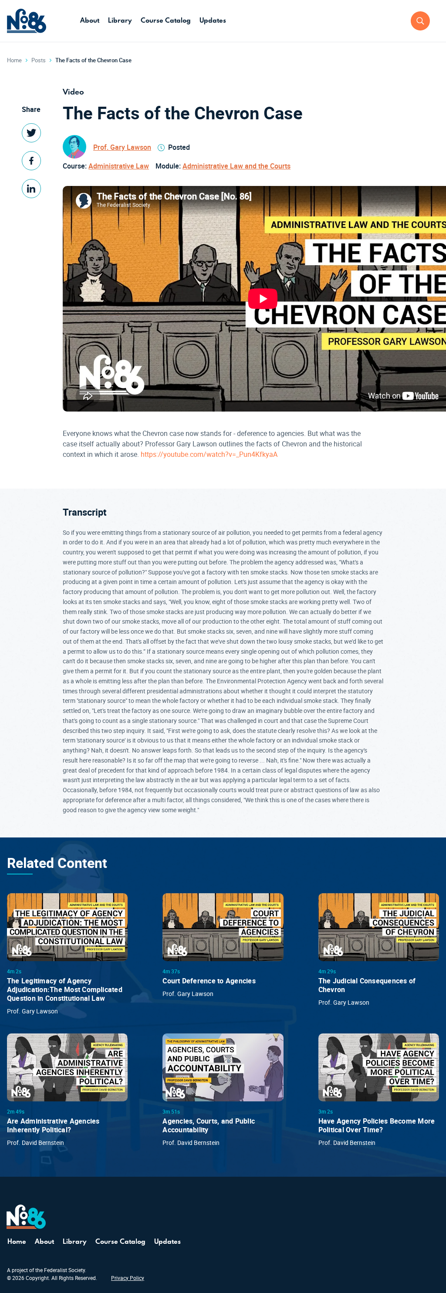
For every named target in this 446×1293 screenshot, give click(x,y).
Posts (38, 60)
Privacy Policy (127, 1277)
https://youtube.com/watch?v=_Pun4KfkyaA (209, 454)
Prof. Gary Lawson (122, 147)
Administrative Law (118, 166)
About (89, 20)
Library (120, 20)
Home (14, 60)
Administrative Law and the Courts (236, 166)
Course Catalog (166, 20)
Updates (212, 20)
